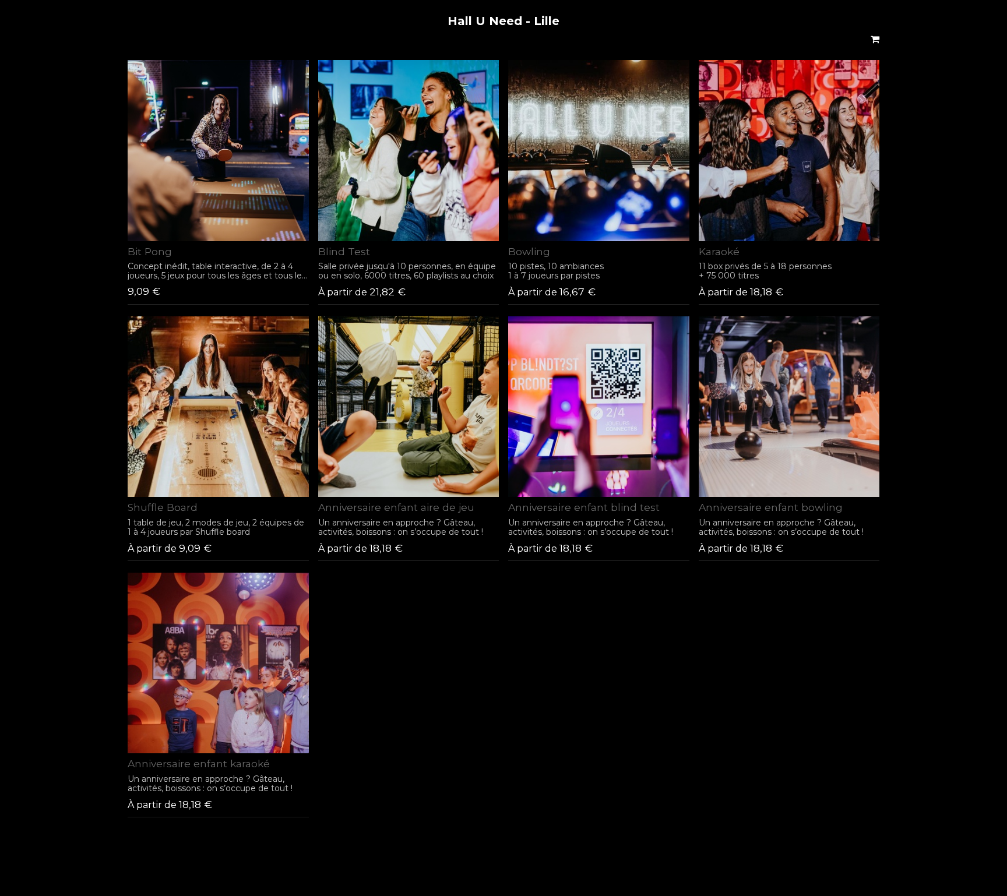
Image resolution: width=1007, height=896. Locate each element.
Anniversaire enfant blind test (584, 507)
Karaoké (719, 251)
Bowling (529, 251)
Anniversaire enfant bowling (771, 507)
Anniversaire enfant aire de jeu (396, 507)
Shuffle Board (163, 507)
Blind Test (344, 251)
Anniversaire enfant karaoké (199, 763)
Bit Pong (150, 251)
